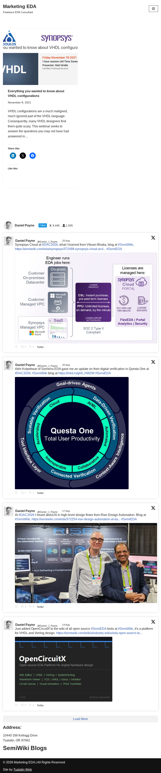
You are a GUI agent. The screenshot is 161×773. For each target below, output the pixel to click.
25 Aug (66, 240)
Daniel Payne (25, 240)
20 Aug (66, 365)
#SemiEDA (114, 249)
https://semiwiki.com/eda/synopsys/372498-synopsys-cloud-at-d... (60, 249)
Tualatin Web (22, 769)
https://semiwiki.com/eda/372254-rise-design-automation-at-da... (76, 519)
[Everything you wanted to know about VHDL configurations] (40, 57)
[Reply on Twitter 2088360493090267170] (17, 705)
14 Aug (66, 624)
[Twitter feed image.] (86, 298)
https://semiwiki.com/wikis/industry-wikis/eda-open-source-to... (99, 633)
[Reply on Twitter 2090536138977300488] (17, 493)
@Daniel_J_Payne (47, 241)
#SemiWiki (125, 244)
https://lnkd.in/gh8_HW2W (76, 373)
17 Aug (66, 511)
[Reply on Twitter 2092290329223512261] (17, 347)
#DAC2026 (50, 244)
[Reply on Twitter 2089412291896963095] (17, 607)
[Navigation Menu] (153, 8)
